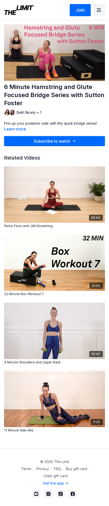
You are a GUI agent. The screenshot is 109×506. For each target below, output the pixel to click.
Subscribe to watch (52, 141)
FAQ (57, 469)
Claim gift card (55, 476)
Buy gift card (76, 469)
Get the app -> (55, 483)
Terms (26, 469)
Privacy (43, 469)
